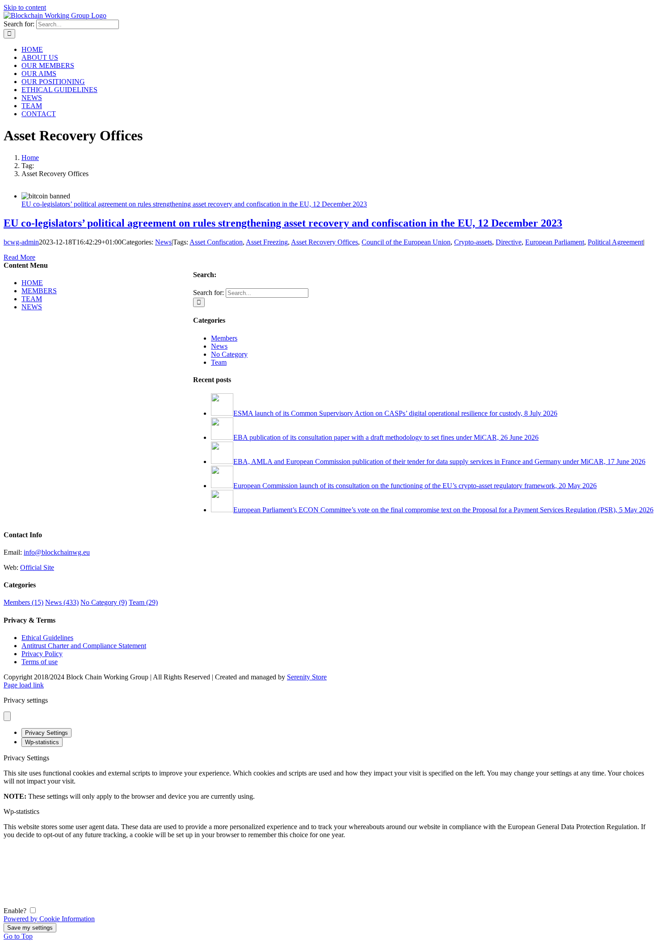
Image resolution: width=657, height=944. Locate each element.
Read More (19, 257)
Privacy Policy (42, 653)
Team (219, 362)
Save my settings (30, 927)
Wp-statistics (42, 742)
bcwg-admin (21, 242)
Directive (509, 242)
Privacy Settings (46, 732)
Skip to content (25, 7)
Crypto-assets (473, 242)
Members (224, 338)
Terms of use (39, 662)
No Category (229, 354)
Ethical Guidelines (47, 637)
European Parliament (554, 242)
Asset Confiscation (216, 242)
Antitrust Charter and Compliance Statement (83, 645)
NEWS (31, 307)
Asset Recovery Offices (324, 242)
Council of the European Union (406, 242)
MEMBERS (39, 291)
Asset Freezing (267, 242)
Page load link (24, 685)
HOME (32, 283)
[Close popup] (7, 716)
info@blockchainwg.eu (57, 552)
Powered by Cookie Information (49, 919)
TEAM (31, 299)
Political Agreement (615, 242)
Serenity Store (307, 677)
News (163, 242)
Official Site (37, 567)
